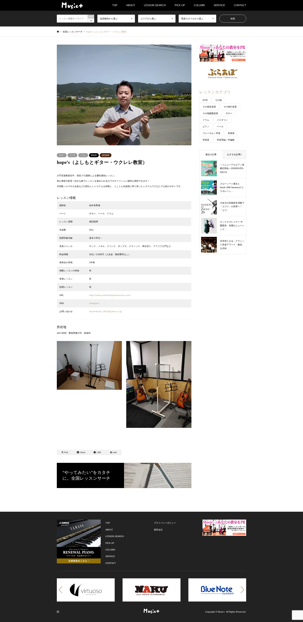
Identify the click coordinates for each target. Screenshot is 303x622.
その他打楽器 (230, 106)
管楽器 (206, 140)
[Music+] (72, 5)
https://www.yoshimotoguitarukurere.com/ (109, 295)
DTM (205, 100)
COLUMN (199, 5)
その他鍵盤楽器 (210, 113)
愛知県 (94, 155)
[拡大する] (117, 345)
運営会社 (158, 529)
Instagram (94, 303)
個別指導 (105, 155)
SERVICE (219, 5)
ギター (62, 155)
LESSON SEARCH (155, 5)
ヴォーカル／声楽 (211, 133)
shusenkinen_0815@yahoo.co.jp (105, 311)
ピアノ (206, 126)
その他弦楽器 (209, 106)
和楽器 (231, 133)
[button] (60, 589)
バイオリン (222, 120)
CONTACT (240, 5)
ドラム (83, 155)
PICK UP (180, 5)
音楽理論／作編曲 (226, 140)
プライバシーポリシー (165, 523)
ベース (72, 155)
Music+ (221, 611)
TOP (114, 5)
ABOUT (130, 5)
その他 (218, 100)
